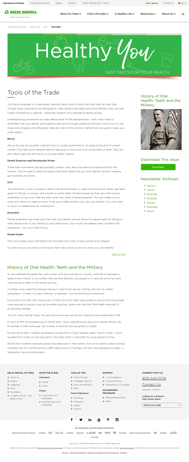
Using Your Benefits (83, 384)
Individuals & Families (13, 3)
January (151, 189)
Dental (45, 382)
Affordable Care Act (83, 381)
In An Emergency (113, 377)
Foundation (15, 392)
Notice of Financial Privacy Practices (103, 452)
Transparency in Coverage (117, 384)
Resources (147, 13)
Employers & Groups (39, 3)
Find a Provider (96, 13)
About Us (14, 377)
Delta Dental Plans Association (50, 448)
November (152, 198)
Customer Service (113, 381)
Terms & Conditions (78, 452)
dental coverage (127, 448)
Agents (59, 3)
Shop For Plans (69, 13)
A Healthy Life (123, 13)
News (12, 388)
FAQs (76, 388)
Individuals (78, 398)
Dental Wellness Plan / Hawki (95, 3)
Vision (45, 386)
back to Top (119, 254)
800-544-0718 (154, 378)
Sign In (183, 3)
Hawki (108, 401)
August (150, 210)
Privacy (65, 452)
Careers (13, 381)
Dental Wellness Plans (115, 397)
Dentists (72, 3)
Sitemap (123, 452)
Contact (168, 3)
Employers (78, 401)
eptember (153, 206)
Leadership (15, 384)
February (151, 185)
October (151, 202)
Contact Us (151, 384)
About (167, 13)
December (152, 193)
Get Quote (152, 3)
